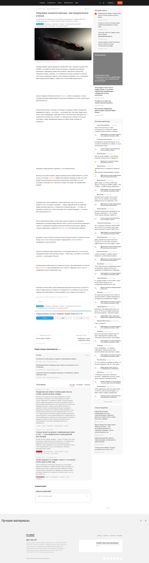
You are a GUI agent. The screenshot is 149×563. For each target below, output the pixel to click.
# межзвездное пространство (73, 24)
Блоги (60, 3)
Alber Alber (100, 292)
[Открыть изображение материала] (63, 44)
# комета (62, 24)
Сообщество (51, 3)
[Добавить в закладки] (29, 9)
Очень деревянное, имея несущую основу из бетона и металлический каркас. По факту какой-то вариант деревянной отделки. (107, 391)
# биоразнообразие (48, 451)
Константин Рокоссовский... (104, 139)
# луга (66, 451)
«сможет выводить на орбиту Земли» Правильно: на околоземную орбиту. (106, 255)
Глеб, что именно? (100, 323)
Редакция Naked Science (53, 8)
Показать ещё (108, 401)
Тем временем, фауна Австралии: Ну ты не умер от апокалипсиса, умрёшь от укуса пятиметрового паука (108, 143)
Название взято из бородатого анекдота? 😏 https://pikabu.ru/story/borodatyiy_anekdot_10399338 (108, 170)
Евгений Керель (101, 386)
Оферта (100, 535)
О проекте (113, 535)
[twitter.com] (104, 558)
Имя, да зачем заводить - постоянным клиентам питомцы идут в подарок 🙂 (106, 157)
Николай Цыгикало (102, 237)
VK (81, 318)
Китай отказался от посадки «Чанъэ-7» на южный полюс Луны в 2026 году (55, 461)
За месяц (87, 384)
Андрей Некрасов (102, 306)
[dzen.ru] (114, 558)
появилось (64, 96)
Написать (110, 2)
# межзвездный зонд (42, 26)
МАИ (39, 425)
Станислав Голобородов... (104, 223)
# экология (46, 453)
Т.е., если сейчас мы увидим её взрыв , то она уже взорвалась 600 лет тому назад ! (108, 363)
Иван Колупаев (101, 153)
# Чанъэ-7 (39, 479)
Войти (119, 2)
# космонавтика (58, 425)
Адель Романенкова (52, 361)
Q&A (76, 3)
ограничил (52, 178)
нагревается (42, 268)
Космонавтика (40, 477)
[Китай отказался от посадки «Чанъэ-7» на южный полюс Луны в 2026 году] (83, 465)
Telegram (45, 318)
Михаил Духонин (101, 208)
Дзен (63, 318)
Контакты (106, 535)
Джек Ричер (100, 194)
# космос (66, 425)
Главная (42, 3)
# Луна (67, 477)
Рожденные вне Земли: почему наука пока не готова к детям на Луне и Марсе (54, 393)
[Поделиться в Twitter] (29, 17)
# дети (43, 425)
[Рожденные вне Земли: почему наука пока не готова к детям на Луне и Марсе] (83, 397)
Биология (39, 451)
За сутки (72, 384)
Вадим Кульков (101, 180)
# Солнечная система (62, 26)
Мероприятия (68, 3)
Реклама (119, 535)
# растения (39, 453)
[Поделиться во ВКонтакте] (29, 25)
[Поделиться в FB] (29, 13)
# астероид (47, 24)
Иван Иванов (100, 263)
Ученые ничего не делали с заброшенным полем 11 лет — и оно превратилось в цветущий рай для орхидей (55, 434)
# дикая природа (59, 451)
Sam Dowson (100, 372)
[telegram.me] (118, 558)
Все (60, 349)
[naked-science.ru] (121, 558)
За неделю (79, 384)
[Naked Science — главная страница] (32, 2)
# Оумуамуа (52, 26)
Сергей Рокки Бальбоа (103, 125)
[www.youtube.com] (111, 558)
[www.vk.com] (107, 558)
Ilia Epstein (100, 331)
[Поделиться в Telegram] (29, 21)
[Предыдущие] (141, 520)
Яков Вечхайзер (101, 359)
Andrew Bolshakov (102, 278)
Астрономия (40, 24)
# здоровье (50, 425)
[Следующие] (145, 520)
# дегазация (55, 24)
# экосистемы (54, 453)
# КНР (47, 477)
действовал (65, 228)
